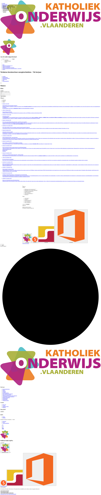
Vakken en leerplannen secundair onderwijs (10, 395)
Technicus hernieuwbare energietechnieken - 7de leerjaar (12, 68)
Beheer (4, 416)
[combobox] (50, 101)
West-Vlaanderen (27, 202)
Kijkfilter (4, 417)
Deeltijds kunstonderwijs (29, 191)
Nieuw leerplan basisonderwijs (8, 393)
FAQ (3, 80)
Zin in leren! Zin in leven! (7, 394)
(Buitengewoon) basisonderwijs (30, 189)
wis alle (2, 90)
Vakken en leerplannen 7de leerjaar (8, 67)
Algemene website (6, 400)
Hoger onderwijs (27, 192)
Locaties (4, 405)
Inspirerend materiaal (6, 78)
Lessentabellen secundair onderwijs (8, 396)
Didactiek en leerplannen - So (7, 65)
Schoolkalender (5, 398)
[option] (4, 100)
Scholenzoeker (5, 399)
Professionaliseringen (6, 389)
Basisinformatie (5, 77)
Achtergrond (5, 79)
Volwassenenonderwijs (28, 193)
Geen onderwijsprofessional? (11, 494)
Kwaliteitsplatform (6, 392)
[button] (0, 83)
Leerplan (4, 76)
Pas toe (4, 12)
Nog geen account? (26, 243)
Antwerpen (26, 198)
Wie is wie (4, 404)
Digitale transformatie (6, 397)
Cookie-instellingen (6, 423)
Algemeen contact (6, 406)
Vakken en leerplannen (6, 66)
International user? (3, 494)
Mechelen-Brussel (28, 200)
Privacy (4, 422)
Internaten (26, 194)
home (3, 64)
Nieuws (4, 69)
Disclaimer (4, 421)
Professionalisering (6, 81)
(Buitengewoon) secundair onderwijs (31, 190)
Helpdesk (4, 407)
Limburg (26, 199)
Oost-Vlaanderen (27, 201)
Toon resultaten (3, 96)
